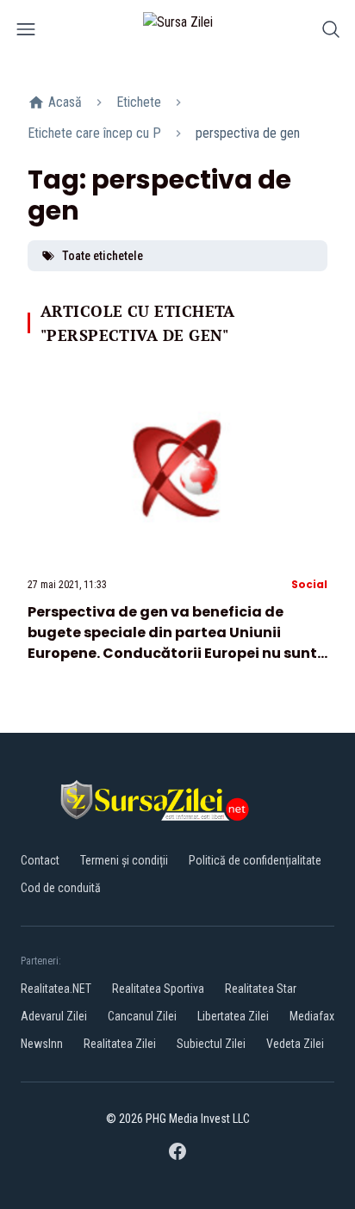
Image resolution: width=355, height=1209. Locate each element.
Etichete (138, 102)
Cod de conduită (61, 888)
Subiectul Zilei (211, 1044)
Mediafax (312, 1016)
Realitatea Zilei (120, 1044)
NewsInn (42, 1044)
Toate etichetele (102, 256)
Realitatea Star (260, 988)
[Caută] (331, 32)
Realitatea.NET (56, 988)
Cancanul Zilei (142, 1016)
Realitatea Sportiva (158, 988)
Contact (40, 860)
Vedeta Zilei (295, 1044)
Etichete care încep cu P (94, 133)
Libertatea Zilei (233, 1016)
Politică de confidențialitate (255, 860)
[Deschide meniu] (26, 32)
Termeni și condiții (124, 860)
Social (309, 584)
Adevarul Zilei (54, 1016)
